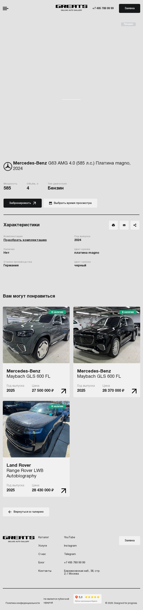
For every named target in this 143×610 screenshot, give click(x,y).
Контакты (44, 571)
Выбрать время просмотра (73, 203)
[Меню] (5, 8)
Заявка (130, 8)
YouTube (69, 537)
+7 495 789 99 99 (103, 8)
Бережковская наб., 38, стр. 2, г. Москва (82, 572)
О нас (42, 554)
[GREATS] (72, 8)
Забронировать (20, 203)
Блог (41, 562)
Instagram (70, 546)
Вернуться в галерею (29, 512)
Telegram (70, 554)
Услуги (42, 546)
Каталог (43, 537)
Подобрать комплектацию (25, 240)
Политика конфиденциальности (23, 603)
